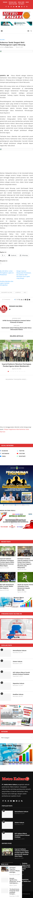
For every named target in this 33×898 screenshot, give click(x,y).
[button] (1, 355)
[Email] (19, 6)
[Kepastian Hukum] (5, 686)
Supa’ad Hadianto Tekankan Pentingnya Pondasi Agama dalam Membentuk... (16, 365)
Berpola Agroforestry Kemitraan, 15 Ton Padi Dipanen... (15, 881)
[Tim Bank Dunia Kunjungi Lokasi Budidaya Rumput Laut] (4, 890)
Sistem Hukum (17, 661)
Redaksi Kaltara (9, 47)
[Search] (31, 31)
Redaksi (5, 2)
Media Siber (21, 2)
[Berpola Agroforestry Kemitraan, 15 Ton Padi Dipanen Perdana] (4, 880)
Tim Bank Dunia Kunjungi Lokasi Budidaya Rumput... (14, 891)
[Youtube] (16, 6)
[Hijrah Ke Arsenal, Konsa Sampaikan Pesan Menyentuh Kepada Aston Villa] (25, 577)
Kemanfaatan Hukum (19, 650)
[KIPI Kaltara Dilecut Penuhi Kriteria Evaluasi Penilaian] (5, 675)
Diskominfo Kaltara (6, 292)
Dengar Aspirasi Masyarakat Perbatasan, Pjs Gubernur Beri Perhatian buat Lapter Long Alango (23, 274)
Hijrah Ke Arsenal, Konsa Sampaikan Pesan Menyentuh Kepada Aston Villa (25, 587)
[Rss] (26, 6)
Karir (27, 2)
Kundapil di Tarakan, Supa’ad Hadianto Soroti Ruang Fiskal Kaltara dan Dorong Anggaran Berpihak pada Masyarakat (25, 563)
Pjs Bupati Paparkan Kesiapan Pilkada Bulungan (15, 870)
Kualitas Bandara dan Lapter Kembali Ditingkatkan (6, 283)
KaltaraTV (21, 4)
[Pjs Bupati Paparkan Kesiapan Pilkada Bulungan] (4, 869)
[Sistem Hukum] (5, 664)
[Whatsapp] (24, 6)
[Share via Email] (29, 299)
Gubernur (18, 292)
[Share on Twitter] (19, 299)
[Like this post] (16, 299)
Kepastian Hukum (18, 683)
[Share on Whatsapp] (23, 299)
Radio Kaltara (13, 4)
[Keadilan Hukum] (5, 697)
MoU (25, 292)
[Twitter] (8, 6)
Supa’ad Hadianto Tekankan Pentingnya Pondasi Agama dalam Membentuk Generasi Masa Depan (7, 562)
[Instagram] (11, 6)
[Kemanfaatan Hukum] (5, 653)
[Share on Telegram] (25, 299)
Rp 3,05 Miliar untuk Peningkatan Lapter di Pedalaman (6, 272)
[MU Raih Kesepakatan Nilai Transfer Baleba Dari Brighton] (7, 577)
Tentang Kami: (13, 2)
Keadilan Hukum (18, 694)
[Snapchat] (21, 6)
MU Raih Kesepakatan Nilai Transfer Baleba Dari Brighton (7, 586)
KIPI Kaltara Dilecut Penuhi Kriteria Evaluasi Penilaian (21, 673)
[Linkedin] (13, 6)
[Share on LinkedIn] (21, 299)
